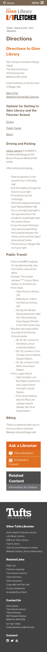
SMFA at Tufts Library (17, 540)
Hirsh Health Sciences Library (21, 532)
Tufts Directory (14, 577)
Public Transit (13, 128)
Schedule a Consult (18, 462)
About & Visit (20, 27)
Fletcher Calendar (15, 569)
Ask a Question (23, 453)
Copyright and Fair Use (18, 584)
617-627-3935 (13, 623)
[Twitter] (12, 641)
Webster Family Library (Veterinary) (24, 551)
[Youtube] (16, 641)
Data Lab (11, 565)
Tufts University (14, 580)
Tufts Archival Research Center (22, 547)
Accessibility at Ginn (16, 592)
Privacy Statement (15, 588)
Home (10, 27)
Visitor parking (14, 150)
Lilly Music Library (15, 536)
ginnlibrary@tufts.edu (23, 627)
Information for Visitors (23, 487)
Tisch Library (13, 543)
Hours (10, 2)
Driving (10, 121)
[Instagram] (7, 641)
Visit (31, 27)
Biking (9, 134)
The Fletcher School (16, 573)
